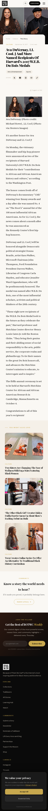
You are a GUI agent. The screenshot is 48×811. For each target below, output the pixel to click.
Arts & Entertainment (15, 72)
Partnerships (8, 741)
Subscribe (35, 3)
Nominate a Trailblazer (11, 731)
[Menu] (44, 3)
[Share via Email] (31, 78)
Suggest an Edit (37, 90)
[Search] (25, 3)
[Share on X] (14, 78)
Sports (28, 72)
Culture (15, 39)
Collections (7, 687)
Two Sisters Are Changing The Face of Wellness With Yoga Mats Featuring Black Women (24, 470)
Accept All (24, 792)
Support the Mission (10, 747)
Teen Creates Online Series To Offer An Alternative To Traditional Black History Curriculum (23, 561)
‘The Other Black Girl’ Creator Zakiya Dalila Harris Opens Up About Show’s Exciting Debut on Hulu (23, 515)
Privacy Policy (31, 785)
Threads (6, 770)
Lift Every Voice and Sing (12, 736)
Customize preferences (24, 807)
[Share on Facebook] (20, 78)
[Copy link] (37, 78)
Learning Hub (8, 702)
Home (8, 39)
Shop (5, 752)
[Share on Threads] (26, 78)
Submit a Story (24, 602)
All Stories (7, 697)
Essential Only (24, 799)
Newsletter (7, 726)
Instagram (7, 765)
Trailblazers (7, 692)
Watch (5, 708)
